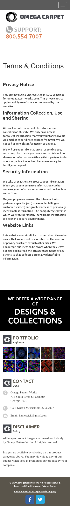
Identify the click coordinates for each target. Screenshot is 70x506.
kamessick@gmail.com (33, 415)
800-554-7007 (45, 407)
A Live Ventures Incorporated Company (35, 491)
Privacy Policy (49, 486)
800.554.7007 (24, 36)
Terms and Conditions (25, 486)
